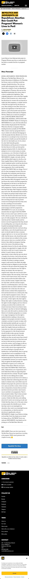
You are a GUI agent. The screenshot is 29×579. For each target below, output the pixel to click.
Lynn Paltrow (7, 29)
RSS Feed (3, 512)
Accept (14, 573)
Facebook (3, 504)
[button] (27, 558)
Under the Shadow (7, 8)
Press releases (4, 531)
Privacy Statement (16, 576)
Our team (3, 523)
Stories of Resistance (16, 8)
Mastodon (3, 506)
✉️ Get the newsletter (6, 484)
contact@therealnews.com (7, 551)
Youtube (3, 496)
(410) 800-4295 (4, 549)
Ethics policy (4, 534)
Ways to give (4, 526)
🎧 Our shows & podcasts (7, 482)
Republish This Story (14, 446)
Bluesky (3, 499)
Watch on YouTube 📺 (6, 5)
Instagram (3, 501)
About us (16, 5)
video (8, 462)
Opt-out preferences (9, 576)
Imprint (22, 576)
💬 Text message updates (7, 487)
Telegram (3, 509)
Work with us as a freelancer (7, 529)
